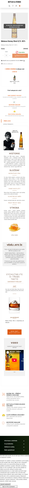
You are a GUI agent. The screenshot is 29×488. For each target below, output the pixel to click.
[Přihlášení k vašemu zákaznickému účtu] (16, 6)
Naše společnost (9, 450)
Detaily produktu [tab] (8, 124)
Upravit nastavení (5, 484)
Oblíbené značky (9, 447)
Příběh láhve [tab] (7, 121)
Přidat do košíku (21, 55)
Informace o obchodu (10, 440)
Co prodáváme (8, 443)
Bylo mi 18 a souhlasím (9, 486)
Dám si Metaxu (14, 332)
